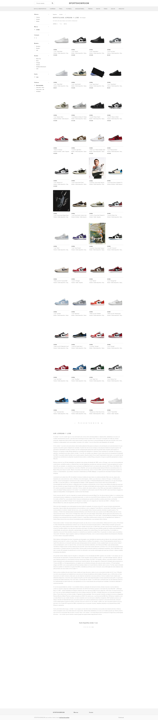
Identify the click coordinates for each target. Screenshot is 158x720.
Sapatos (55, 14)
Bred (37, 60)
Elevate (38, 48)
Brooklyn (38, 46)
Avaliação (38, 91)
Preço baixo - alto (40, 89)
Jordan (38, 29)
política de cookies (64, 717)
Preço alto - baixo (40, 87)
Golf (37, 50)
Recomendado (39, 85)
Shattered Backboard (41, 66)
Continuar (121, 717)
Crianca (38, 17)
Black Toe (38, 58)
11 (95, 423)
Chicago (38, 62)
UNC (37, 68)
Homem (38, 19)
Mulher (37, 21)
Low (37, 77)
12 (98, 423)
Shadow (38, 64)
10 (93, 423)
